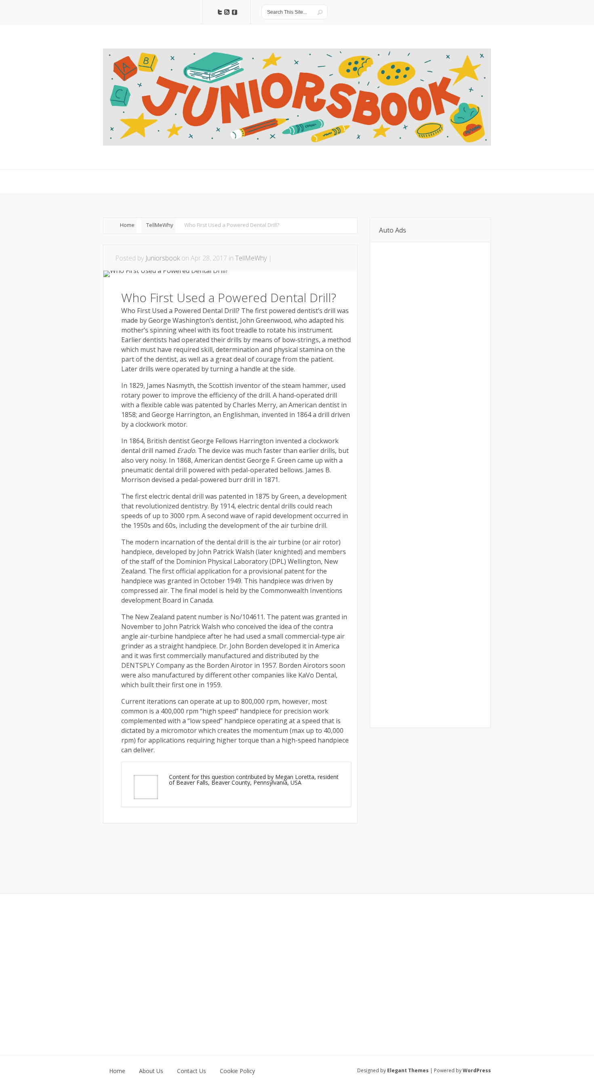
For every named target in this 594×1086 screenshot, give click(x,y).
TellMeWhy (159, 225)
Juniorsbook (162, 258)
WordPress (477, 1070)
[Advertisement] (197, 848)
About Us (151, 1071)
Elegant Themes (408, 1070)
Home (127, 225)
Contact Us (191, 1071)
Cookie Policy (237, 1071)
